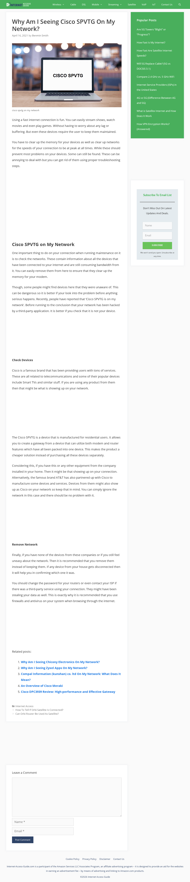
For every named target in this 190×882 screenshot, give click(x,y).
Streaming (113, 4)
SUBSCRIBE (157, 245)
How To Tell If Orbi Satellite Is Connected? (39, 710)
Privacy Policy (89, 858)
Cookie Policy (72, 858)
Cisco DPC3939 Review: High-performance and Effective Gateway (68, 692)
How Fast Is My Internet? (151, 42)
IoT (153, 4)
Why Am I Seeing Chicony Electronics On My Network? (60, 662)
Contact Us (166, 4)
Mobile (95, 4)
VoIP (144, 4)
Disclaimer (104, 858)
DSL (84, 4)
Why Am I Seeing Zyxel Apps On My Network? (54, 668)
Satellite (132, 4)
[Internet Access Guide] (19, 4)
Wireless (57, 4)
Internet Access (24, 706)
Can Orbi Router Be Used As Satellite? (37, 713)
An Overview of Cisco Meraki (42, 686)
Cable (73, 4)
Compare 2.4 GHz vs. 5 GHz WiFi (155, 76)
